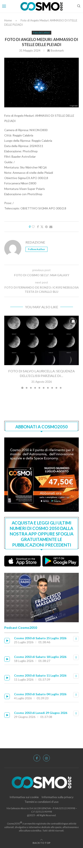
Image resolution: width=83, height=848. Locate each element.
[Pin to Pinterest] (46, 226)
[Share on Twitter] (41, 226)
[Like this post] (33, 226)
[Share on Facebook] (38, 226)
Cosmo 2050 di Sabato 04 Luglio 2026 (40, 694)
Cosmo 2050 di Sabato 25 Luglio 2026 (40, 638)
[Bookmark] (73, 321)
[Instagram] (46, 758)
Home (8, 20)
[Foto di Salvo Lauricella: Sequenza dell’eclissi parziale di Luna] (41, 340)
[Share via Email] (50, 226)
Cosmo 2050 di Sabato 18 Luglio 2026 (40, 657)
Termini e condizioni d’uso (41, 801)
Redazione (35, 242)
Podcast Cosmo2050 (20, 627)
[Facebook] (36, 758)
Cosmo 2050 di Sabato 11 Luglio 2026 (40, 675)
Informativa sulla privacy (57, 797)
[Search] (79, 6)
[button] (7, 352)
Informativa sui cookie (24, 797)
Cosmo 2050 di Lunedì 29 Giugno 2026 (40, 713)
